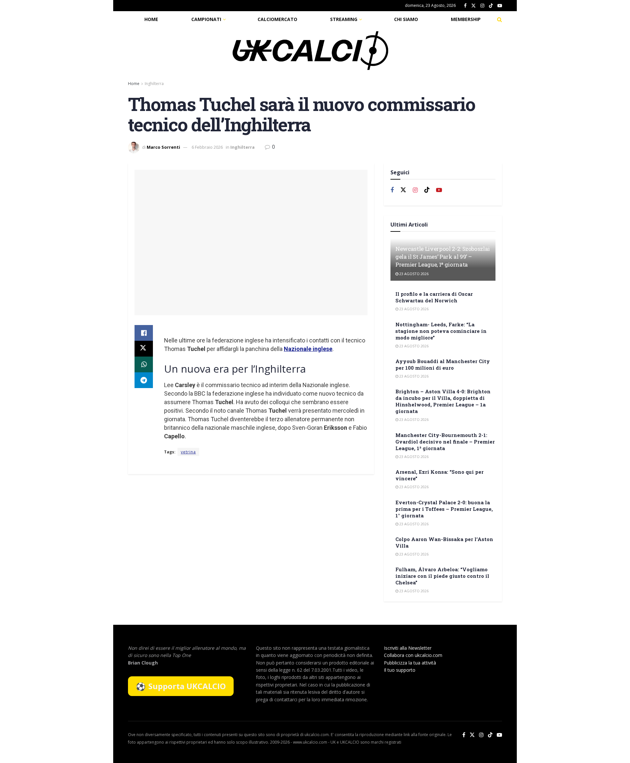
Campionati (206, 19)
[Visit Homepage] (310, 50)
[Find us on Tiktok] (427, 190)
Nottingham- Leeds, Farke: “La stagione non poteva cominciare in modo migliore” (441, 331)
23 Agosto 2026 (413, 273)
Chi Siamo (406, 19)
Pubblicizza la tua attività (410, 663)
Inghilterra (154, 83)
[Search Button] (499, 19)
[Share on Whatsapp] (144, 364)
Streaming (343, 19)
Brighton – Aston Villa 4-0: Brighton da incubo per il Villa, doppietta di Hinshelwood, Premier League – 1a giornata (443, 401)
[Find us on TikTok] (491, 5)
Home (151, 19)
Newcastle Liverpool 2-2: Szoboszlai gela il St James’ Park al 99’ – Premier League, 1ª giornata (442, 256)
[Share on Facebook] (144, 333)
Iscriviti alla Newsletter (407, 648)
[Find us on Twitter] (473, 5)
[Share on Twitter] (144, 349)
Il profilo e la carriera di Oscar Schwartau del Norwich (434, 297)
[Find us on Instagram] (482, 5)
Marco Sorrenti (163, 147)
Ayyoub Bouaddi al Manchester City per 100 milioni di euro (442, 364)
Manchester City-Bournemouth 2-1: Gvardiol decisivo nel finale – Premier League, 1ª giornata (445, 441)
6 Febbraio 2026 (207, 147)
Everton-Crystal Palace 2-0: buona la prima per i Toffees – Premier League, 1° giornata (444, 509)
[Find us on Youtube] (499, 5)
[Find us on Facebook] (465, 5)
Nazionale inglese (308, 348)
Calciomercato (277, 19)
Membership (466, 19)
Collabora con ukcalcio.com (413, 655)
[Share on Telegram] (144, 380)
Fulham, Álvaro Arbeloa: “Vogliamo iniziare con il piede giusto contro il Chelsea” (442, 576)
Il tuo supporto (399, 670)
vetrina (188, 452)
